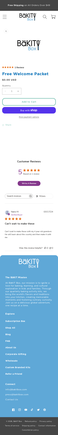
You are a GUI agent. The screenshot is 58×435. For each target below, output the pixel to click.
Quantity (6, 86)
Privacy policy (46, 421)
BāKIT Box (17, 421)
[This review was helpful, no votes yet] (45, 248)
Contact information (47, 426)
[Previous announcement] (3, 5)
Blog (8, 334)
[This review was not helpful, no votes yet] (50, 248)
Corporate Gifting (15, 354)
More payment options (29, 117)
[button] (4, 17)
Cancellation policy (30, 430)
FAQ (7, 341)
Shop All (10, 327)
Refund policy (31, 421)
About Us (10, 347)
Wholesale (11, 361)
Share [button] (8, 125)
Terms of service (12, 426)
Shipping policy (28, 426)
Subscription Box (15, 321)
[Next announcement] (55, 5)
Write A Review (29, 183)
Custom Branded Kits (17, 367)
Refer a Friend (13, 374)
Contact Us (11, 399)
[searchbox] (16, 196)
